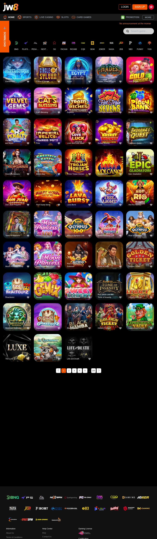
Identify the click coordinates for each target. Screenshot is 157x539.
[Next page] (99, 370)
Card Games (84, 17)
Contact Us (47, 537)
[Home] (10, 7)
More (148, 17)
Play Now (17, 72)
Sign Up (140, 7)
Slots (65, 17)
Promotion (132, 17)
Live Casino (46, 17)
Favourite (17, 65)
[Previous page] (58, 370)
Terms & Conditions (14, 537)
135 (93, 371)
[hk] (151, 7)
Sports (27, 17)
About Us (10, 533)
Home (11, 17)
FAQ (44, 533)
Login (125, 7)
